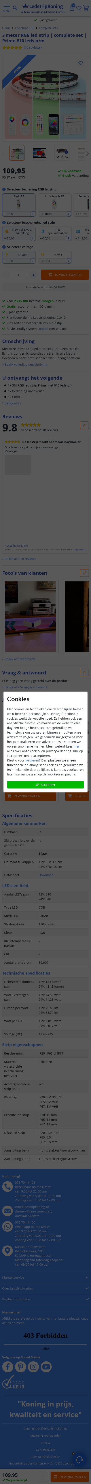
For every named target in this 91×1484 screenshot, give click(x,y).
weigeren (32, 760)
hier (77, 746)
